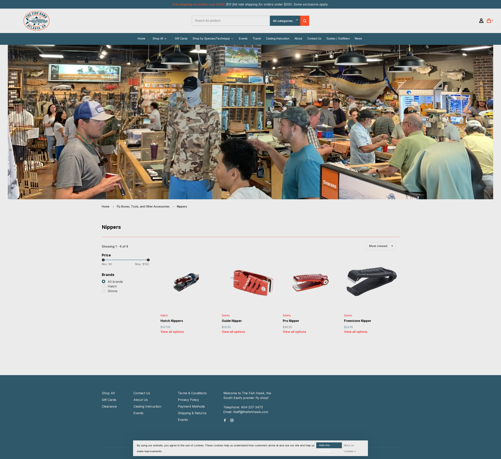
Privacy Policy (188, 400)
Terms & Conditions (192, 393)
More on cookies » (350, 448)
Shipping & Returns (192, 413)
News (358, 38)
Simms (112, 291)
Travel (257, 38)
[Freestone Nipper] (371, 283)
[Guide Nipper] (249, 283)
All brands (115, 282)
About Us (140, 400)
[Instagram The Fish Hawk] (231, 420)
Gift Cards (181, 38)
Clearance (109, 406)
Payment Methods (191, 406)
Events (243, 38)
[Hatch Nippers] (188, 283)
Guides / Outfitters (338, 38)
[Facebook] (224, 420)
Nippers (182, 206)
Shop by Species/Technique (211, 38)
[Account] (482, 21)
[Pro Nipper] (310, 283)
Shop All (158, 38)
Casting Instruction (277, 38)
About (298, 38)
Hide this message (324, 446)
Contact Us (314, 38)
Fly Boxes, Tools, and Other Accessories (143, 206)
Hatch (112, 286)
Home (141, 38)
